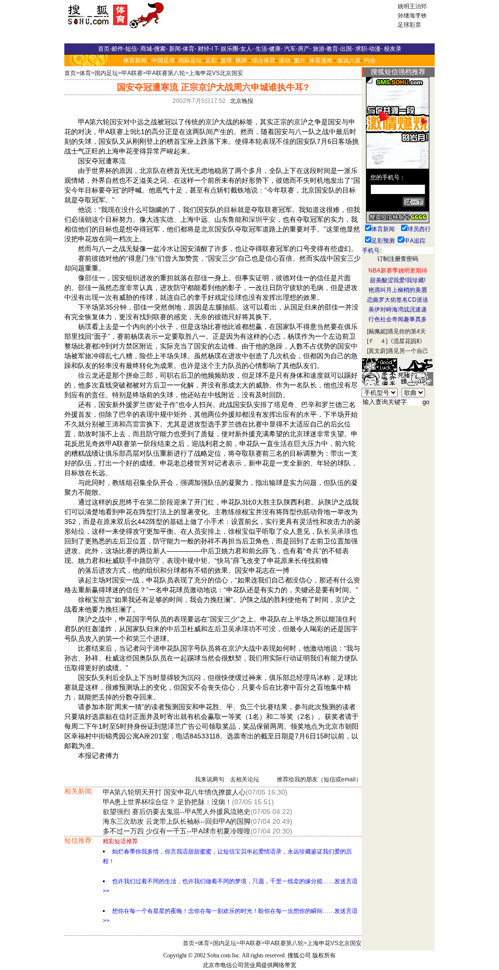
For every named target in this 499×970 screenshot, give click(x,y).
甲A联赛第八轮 (165, 73)
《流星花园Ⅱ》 (406, 341)
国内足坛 (106, 73)
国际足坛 (190, 60)
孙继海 (406, 15)
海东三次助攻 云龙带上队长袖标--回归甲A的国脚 (176, 821)
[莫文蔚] (377, 351)
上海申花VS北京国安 (216, 73)
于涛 (153, 648)
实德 (166, 219)
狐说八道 (349, 60)
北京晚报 (241, 100)
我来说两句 (209, 779)
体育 (85, 73)
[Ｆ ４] (377, 341)
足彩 (211, 60)
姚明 (403, 6)
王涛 (112, 424)
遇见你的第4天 (406, 331)
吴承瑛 (340, 531)
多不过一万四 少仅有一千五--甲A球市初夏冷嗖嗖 (176, 831)
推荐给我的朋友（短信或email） (319, 779)
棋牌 (241, 60)
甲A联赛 (132, 73)
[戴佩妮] (377, 331)
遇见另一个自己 (407, 351)
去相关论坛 (244, 779)
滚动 (284, 60)
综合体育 (263, 60)
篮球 (226, 60)
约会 (370, 60)
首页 (70, 73)
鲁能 (235, 219)
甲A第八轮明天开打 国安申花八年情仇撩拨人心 (174, 792)
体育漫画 (320, 60)
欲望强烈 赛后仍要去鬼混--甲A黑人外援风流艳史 (176, 811)
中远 (137, 122)
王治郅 (418, 6)
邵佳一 (95, 278)
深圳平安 (262, 219)
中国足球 (163, 60)
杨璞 (85, 326)
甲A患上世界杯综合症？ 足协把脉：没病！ (167, 802)
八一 (301, 132)
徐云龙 (88, 375)
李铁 (421, 15)
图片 (300, 60)
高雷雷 (136, 424)
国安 (116, 122)
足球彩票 (409, 24)
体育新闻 (135, 60)
